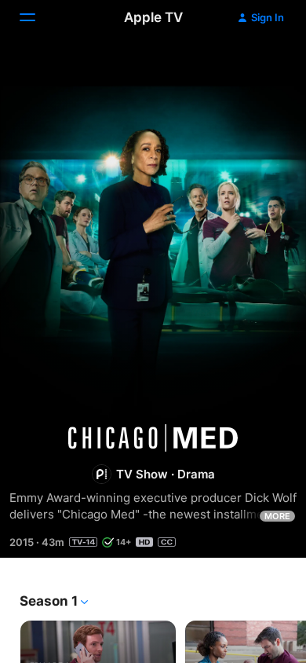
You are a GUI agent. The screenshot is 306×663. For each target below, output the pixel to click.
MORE (277, 516)
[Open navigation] (37, 17)
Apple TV (153, 17)
